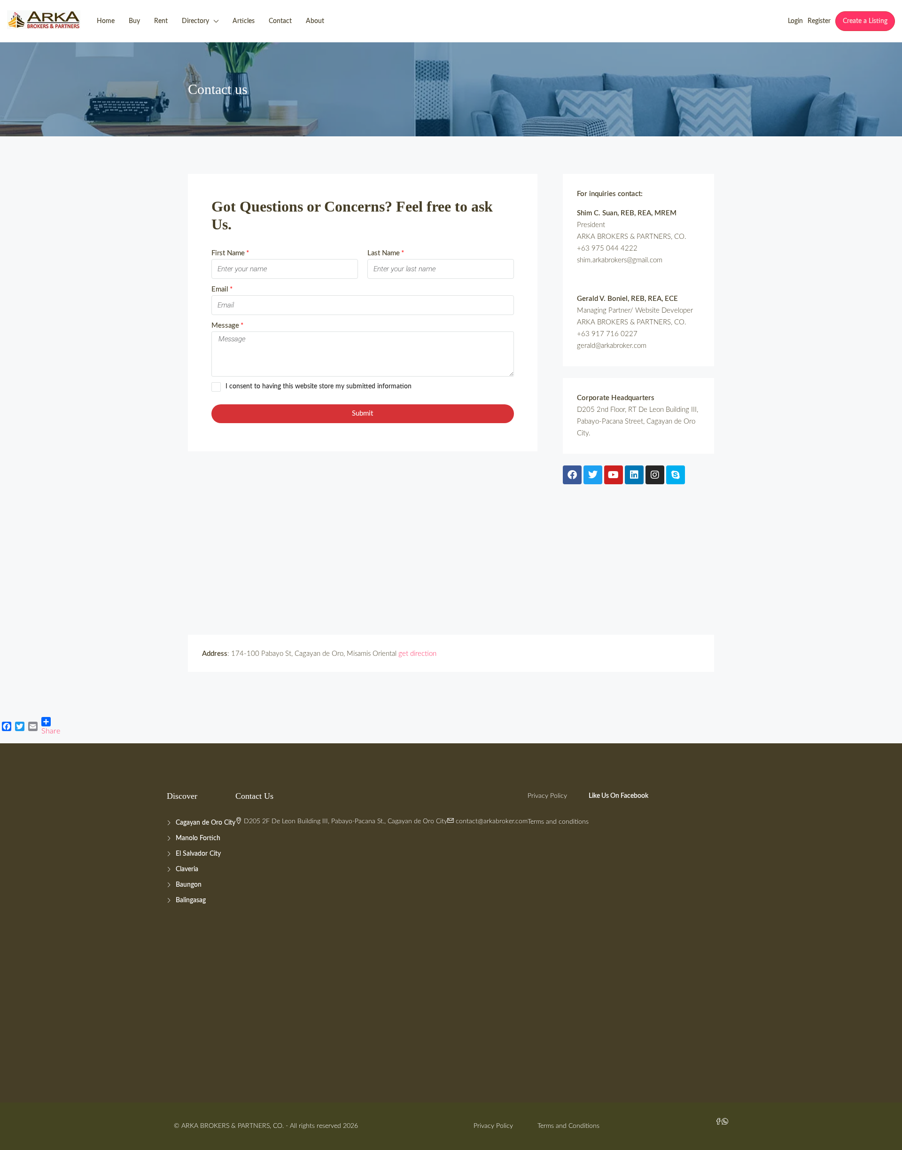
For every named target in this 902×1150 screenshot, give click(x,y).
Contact (280, 21)
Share (50, 731)
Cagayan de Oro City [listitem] (205, 822)
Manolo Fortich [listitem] (198, 838)
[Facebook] (572, 474)
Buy (134, 21)
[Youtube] (613, 474)
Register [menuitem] (819, 21)
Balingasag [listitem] (191, 900)
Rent (161, 21)
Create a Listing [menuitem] (865, 21)
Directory (195, 21)
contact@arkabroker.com (492, 821)
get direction (417, 653)
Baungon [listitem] (189, 885)
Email (219, 289)
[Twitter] (592, 474)
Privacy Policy (547, 796)
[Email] (32, 726)
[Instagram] (654, 474)
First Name (228, 253)
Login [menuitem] (795, 21)
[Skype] (675, 474)
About (315, 21)
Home (106, 21)
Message (225, 325)
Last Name (383, 253)
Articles (244, 21)
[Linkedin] (634, 474)
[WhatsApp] (725, 1122)
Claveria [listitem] (187, 869)
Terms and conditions (558, 822)
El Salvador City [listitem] (198, 854)
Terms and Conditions (568, 1126)
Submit (362, 413)
